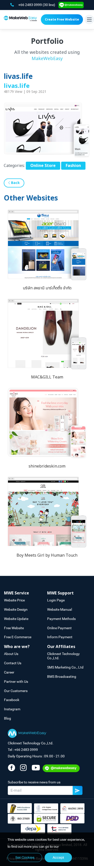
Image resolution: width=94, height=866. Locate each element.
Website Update (16, 619)
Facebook (11, 700)
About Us (11, 654)
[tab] (25, 593)
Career (9, 672)
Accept (58, 857)
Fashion (73, 166)
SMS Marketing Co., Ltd (65, 667)
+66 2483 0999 (30, 5)
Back (15, 182)
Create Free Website (62, 19)
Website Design (16, 609)
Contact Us (12, 663)
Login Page (56, 600)
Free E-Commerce (17, 637)
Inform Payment (59, 637)
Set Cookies (24, 857)
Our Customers (16, 691)
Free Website (14, 628)
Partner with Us (16, 682)
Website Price (14, 600)
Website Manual (59, 609)
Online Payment (59, 628)
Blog (7, 718)
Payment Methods (61, 619)
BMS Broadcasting (61, 677)
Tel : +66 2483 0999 (23, 750)
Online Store (43, 166)
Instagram (12, 709)
